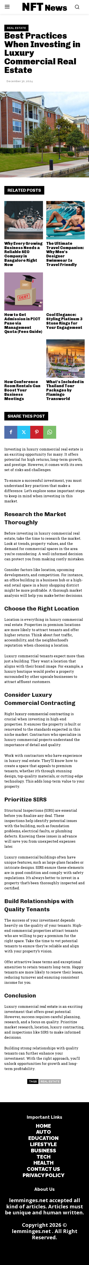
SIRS (40, 867)
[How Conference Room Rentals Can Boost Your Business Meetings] (23, 358)
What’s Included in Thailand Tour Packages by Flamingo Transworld (65, 390)
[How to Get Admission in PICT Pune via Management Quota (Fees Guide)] (23, 291)
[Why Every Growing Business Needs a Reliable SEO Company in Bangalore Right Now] (23, 220)
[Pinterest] (36, 432)
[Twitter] (23, 432)
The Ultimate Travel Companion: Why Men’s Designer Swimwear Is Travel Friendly (65, 254)
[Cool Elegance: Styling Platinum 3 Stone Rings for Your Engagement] (65, 291)
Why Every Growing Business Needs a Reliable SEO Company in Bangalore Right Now (23, 254)
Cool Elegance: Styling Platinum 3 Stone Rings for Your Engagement (64, 321)
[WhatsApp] (49, 432)
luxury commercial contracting (42, 714)
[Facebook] (10, 432)
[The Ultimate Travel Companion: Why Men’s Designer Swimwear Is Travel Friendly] (65, 220)
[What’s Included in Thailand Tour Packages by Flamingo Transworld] (65, 358)
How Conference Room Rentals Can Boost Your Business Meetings (22, 390)
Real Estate (16, 28)
